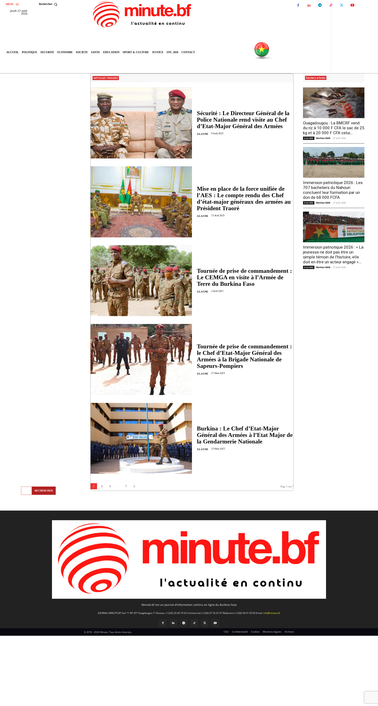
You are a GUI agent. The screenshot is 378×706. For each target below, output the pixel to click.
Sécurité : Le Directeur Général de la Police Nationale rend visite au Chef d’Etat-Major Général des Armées (243, 119)
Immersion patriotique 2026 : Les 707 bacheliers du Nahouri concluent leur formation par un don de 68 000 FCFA (333, 190)
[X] (341, 5)
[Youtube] (352, 5)
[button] (49, 4)
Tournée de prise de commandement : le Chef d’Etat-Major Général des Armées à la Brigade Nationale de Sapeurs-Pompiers (244, 356)
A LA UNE (202, 133)
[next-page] (134, 486)
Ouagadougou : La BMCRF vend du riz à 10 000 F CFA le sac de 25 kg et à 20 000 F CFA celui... (333, 128)
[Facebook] (298, 5)
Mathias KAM (323, 138)
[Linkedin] (309, 5)
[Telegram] (319, 5)
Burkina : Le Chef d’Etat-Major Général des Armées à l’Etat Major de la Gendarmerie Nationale (245, 435)
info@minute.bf (271, 613)
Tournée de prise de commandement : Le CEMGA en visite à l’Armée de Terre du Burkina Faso (244, 277)
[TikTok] (330, 5)
